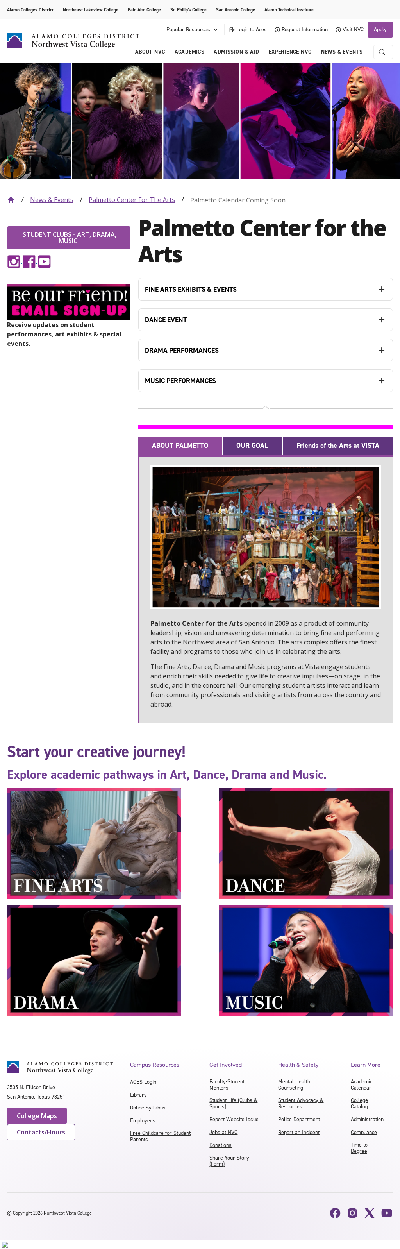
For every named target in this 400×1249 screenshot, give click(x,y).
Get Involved (225, 1065)
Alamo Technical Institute (289, 10)
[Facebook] (335, 1213)
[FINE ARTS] (94, 842)
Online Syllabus (148, 1107)
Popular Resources (188, 29)
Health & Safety (298, 1065)
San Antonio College (235, 10)
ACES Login (143, 1082)
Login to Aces (251, 29)
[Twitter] (369, 1213)
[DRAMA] (94, 960)
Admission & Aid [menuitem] (236, 51)
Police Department (299, 1119)
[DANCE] (306, 842)
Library (138, 1095)
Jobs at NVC (223, 1132)
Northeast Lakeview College (90, 10)
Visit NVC (353, 29)
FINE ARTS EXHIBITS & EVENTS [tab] (191, 289)
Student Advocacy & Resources (300, 1103)
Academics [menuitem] (190, 51)
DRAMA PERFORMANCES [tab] (182, 350)
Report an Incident (299, 1132)
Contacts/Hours (41, 1132)
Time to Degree (359, 1148)
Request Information (305, 29)
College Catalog (359, 1103)
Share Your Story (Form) (229, 1161)
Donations (220, 1145)
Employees (142, 1120)
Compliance (364, 1132)
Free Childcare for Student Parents (160, 1136)
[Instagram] (352, 1213)
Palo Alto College (144, 10)
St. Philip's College (188, 10)
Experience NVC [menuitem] (290, 51)
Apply (380, 29)
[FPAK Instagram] (14, 260)
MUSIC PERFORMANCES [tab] (180, 380)
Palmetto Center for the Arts (132, 199)
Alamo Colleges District (30, 10)
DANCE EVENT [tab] (166, 319)
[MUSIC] (306, 960)
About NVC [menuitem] (150, 51)
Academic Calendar (361, 1085)
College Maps (37, 1115)
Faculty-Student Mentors (227, 1085)
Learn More (365, 1065)
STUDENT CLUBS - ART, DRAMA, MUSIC (68, 237)
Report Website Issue (234, 1119)
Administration (367, 1119)
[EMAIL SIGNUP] (68, 301)
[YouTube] (386, 1213)
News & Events (51, 199)
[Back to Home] (11, 199)
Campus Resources (154, 1065)
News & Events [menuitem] (341, 51)
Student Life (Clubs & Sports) (233, 1103)
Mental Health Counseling (294, 1085)
